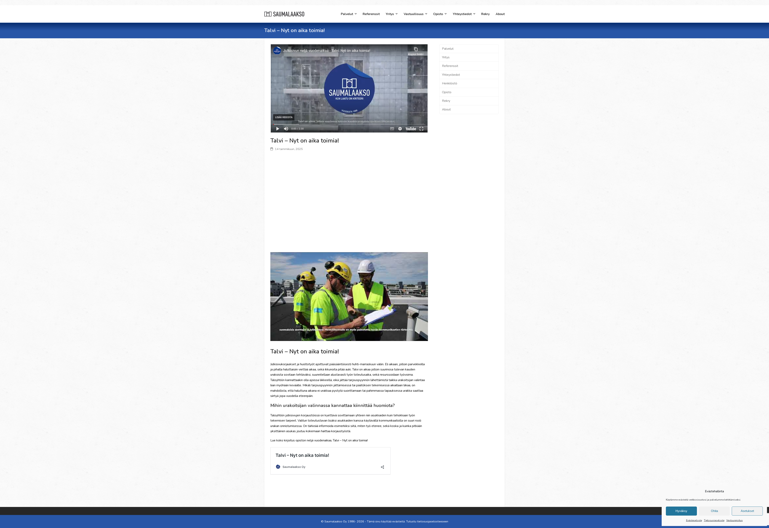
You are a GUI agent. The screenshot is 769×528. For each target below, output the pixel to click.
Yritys (446, 57)
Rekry (446, 101)
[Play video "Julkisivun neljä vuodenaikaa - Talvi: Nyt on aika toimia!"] (349, 296)
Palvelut (448, 49)
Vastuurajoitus (734, 520)
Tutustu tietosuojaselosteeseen (427, 521)
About (446, 109)
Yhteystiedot (451, 75)
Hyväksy (681, 511)
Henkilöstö (449, 83)
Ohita (714, 511)
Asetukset (747, 511)
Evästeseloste (694, 520)
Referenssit (450, 66)
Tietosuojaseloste (714, 520)
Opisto (446, 92)
